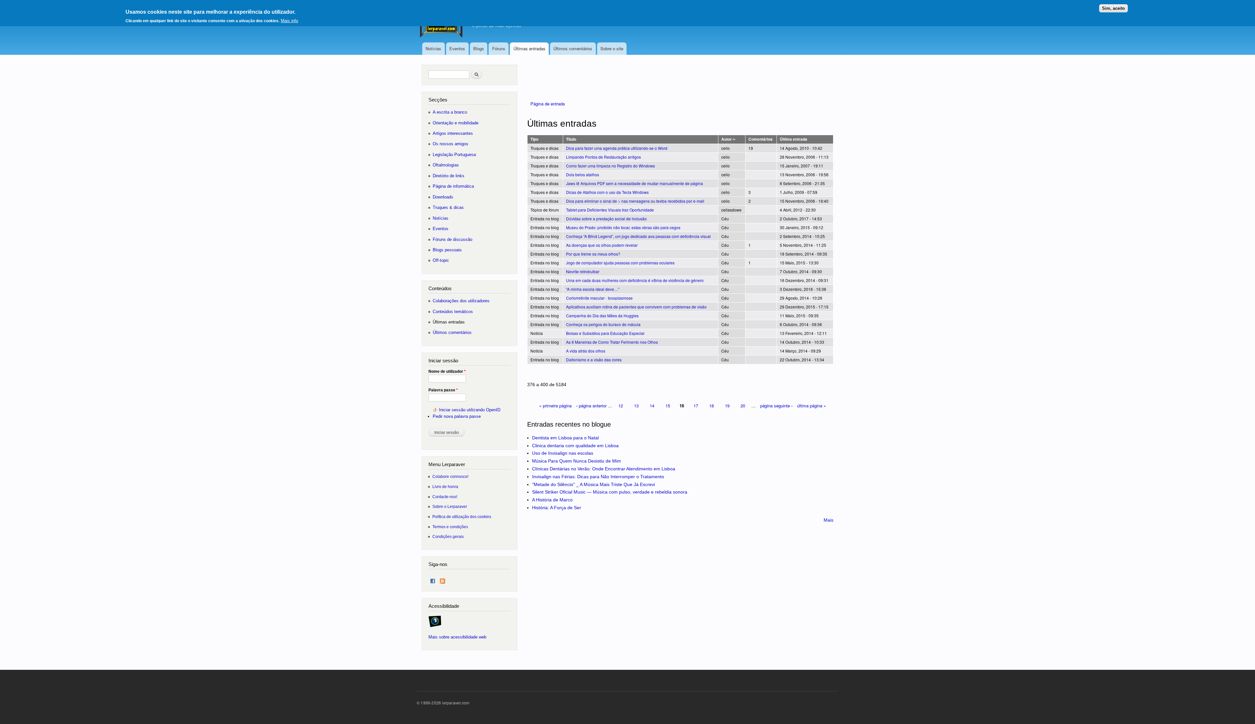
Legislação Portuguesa (454, 154)
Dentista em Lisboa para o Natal (565, 437)
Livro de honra (445, 486)
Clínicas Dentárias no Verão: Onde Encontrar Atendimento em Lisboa (603, 468)
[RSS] (442, 580)
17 (696, 405)
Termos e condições (450, 527)
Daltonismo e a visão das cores (594, 359)
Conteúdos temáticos (453, 311)
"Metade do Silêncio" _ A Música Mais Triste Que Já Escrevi (593, 484)
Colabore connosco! (450, 476)
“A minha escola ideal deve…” (592, 289)
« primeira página (555, 405)
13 (636, 405)
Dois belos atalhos (582, 174)
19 (727, 405)
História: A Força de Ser (556, 507)
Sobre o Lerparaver (449, 506)
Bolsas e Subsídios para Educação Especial (605, 333)
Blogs (478, 48)
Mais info (289, 20)
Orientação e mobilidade (455, 122)
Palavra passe (443, 390)
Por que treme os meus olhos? (593, 254)
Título (571, 139)
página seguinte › (776, 405)
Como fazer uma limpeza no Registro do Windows (610, 165)
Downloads (443, 197)
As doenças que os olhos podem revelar (602, 245)
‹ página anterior (591, 405)
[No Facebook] (432, 580)
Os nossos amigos (450, 143)
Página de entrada (547, 104)
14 (652, 405)
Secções (437, 99)
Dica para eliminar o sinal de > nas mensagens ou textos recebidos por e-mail (635, 201)
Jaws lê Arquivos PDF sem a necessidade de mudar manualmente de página (634, 183)
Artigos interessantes (453, 133)
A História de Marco (552, 499)
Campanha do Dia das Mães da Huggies (602, 315)
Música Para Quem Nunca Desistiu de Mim (576, 461)
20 (743, 405)
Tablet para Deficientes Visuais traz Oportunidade (610, 209)
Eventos (457, 48)
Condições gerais (448, 536)
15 (667, 405)
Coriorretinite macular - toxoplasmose (599, 298)
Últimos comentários (572, 48)
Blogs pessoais (447, 249)
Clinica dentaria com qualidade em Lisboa (575, 445)
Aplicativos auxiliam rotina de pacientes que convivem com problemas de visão (636, 306)
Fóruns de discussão (452, 239)
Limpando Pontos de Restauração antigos (603, 157)
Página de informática (453, 186)
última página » (811, 405)
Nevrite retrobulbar (582, 271)
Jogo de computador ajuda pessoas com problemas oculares (620, 262)
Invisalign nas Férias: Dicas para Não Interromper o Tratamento (598, 476)
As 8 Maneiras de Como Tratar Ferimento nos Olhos (612, 342)
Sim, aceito (1113, 8)
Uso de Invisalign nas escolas (562, 453)
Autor (726, 139)
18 (711, 405)
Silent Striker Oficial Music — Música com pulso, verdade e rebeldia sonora (609, 492)
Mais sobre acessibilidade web (457, 637)
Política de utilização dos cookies (461, 516)
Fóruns (498, 48)
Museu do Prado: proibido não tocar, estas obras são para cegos (623, 227)
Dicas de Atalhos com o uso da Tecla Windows (607, 192)
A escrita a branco (450, 112)
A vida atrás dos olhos (585, 351)
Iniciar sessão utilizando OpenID (469, 409)
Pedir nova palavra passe (457, 416)
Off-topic (441, 260)
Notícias (433, 48)
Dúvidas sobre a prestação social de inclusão (606, 218)
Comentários (760, 139)
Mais (828, 520)
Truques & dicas (448, 207)
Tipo (534, 139)
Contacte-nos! (444, 497)
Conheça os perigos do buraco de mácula (603, 324)
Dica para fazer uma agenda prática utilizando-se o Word (616, 148)
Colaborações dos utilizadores (461, 300)
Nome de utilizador (447, 371)
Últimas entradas (529, 48)
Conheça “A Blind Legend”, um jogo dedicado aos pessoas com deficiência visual (638, 236)
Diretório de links (448, 175)
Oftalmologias (446, 165)
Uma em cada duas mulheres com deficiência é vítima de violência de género (635, 280)
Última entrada (793, 139)
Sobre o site (611, 48)
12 (620, 405)
